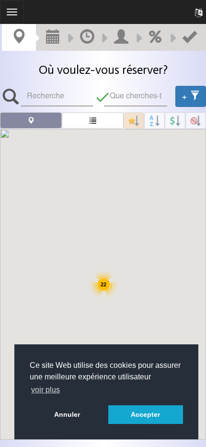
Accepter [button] (145, 414)
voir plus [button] (45, 390)
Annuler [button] (67, 414)
